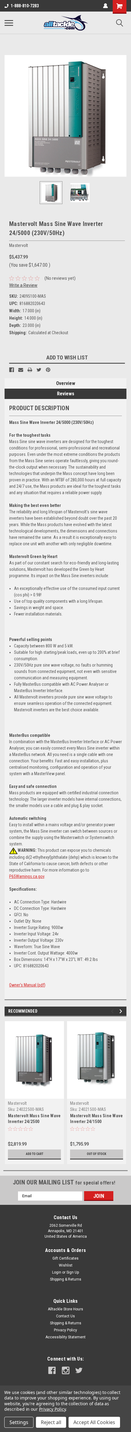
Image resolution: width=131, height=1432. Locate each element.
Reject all (51, 1422)
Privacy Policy (65, 1330)
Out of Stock (96, 1154)
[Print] (29, 369)
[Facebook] (11, 369)
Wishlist (66, 1265)
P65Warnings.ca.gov (26, 876)
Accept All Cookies (94, 1422)
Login (56, 1272)
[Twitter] (39, 369)
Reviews (65, 394)
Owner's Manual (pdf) (27, 985)
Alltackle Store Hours (65, 1309)
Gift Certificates (65, 1258)
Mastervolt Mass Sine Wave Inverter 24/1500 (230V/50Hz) (96, 1121)
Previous (9, 115)
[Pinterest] (48, 369)
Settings (18, 1422)
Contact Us (65, 1316)
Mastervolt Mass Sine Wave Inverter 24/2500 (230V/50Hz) (34, 1121)
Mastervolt (17, 1103)
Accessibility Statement (65, 1337)
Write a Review (23, 285)
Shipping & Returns (65, 1279)
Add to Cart (34, 1154)
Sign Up (72, 1272)
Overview (65, 383)
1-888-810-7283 (25, 5)
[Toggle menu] (9, 23)
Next (121, 115)
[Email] (20, 369)
